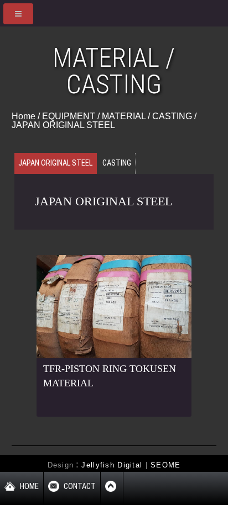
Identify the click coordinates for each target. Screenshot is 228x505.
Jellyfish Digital (111, 465)
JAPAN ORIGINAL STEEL (63, 125)
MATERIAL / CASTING (147, 116)
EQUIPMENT (68, 116)
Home (23, 116)
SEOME (165, 465)
